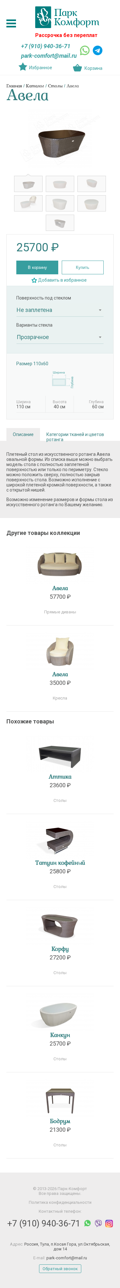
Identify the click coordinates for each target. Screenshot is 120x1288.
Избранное (40, 67)
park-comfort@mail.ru (49, 55)
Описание (23, 434)
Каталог (35, 86)
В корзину (37, 267)
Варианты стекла (34, 325)
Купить (82, 267)
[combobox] (60, 310)
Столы (55, 86)
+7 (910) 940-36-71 (45, 46)
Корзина (93, 68)
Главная (14, 86)
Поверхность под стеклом (43, 297)
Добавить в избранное (62, 280)
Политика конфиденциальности (60, 1202)
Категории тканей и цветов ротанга (75, 436)
